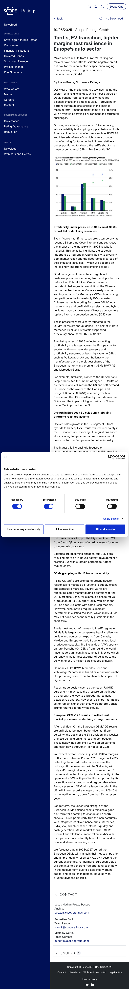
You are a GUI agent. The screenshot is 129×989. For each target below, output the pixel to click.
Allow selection (65, 529)
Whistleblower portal (94, 972)
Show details (111, 518)
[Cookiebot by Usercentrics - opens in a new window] (110, 457)
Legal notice (115, 972)
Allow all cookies (105, 529)
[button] (100, 18)
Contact (61, 972)
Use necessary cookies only (23, 529)
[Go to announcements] (20, 11)
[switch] (48, 506)
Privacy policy (89, 979)
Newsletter (75, 972)
